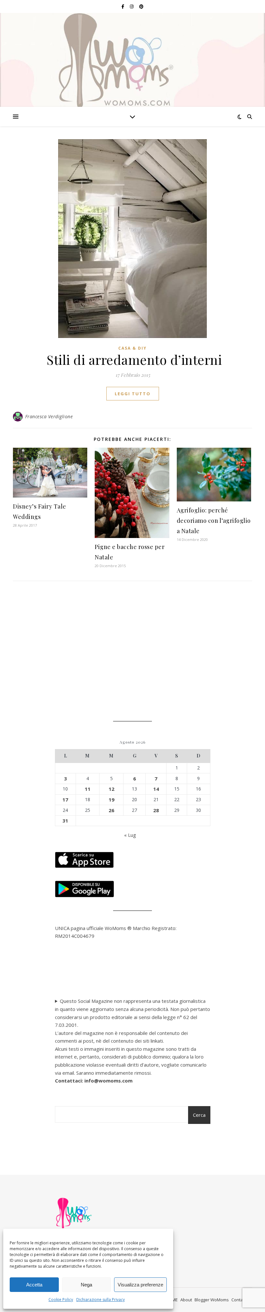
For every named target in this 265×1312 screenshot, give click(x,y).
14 (156, 789)
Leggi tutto (133, 394)
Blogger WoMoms (212, 1300)
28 (156, 810)
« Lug (130, 835)
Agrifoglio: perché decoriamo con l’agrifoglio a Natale (214, 520)
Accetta (34, 1284)
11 (87, 789)
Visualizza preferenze (140, 1284)
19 (111, 799)
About (186, 1300)
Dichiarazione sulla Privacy (100, 1299)
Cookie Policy (60, 1299)
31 (65, 820)
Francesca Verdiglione (49, 416)
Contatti (239, 1300)
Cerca (199, 1115)
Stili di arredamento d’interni (132, 359)
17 (65, 799)
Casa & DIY (132, 348)
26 (111, 810)
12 (111, 789)
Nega (86, 1284)
